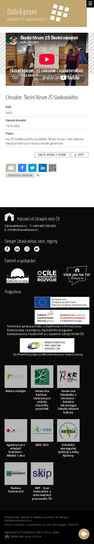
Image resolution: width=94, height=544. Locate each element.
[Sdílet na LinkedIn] (42, 168)
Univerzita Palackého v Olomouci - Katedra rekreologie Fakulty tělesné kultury (68, 401)
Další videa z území (52, 154)
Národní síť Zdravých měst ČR (38, 219)
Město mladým (16, 391)
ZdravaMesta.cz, (16, 226)
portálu (37, 326)
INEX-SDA (42, 445)
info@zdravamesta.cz (18, 520)
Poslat (11, 168)
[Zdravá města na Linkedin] (17, 249)
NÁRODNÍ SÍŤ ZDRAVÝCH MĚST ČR (26, 532)
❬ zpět (80, 154)
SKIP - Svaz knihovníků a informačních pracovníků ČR (42, 493)
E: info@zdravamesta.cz (21, 230)
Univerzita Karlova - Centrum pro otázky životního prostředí (42, 400)
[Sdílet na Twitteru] (31, 168)
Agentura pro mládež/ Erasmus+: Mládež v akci (16, 450)
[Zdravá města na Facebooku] (8, 249)
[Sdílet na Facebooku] (21, 168)
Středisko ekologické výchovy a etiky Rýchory (68, 450)
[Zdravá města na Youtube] (37, 249)
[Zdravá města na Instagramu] (27, 249)
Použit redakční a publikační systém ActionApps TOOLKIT (41, 524)
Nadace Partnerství (16, 490)
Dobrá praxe (26, 14)
